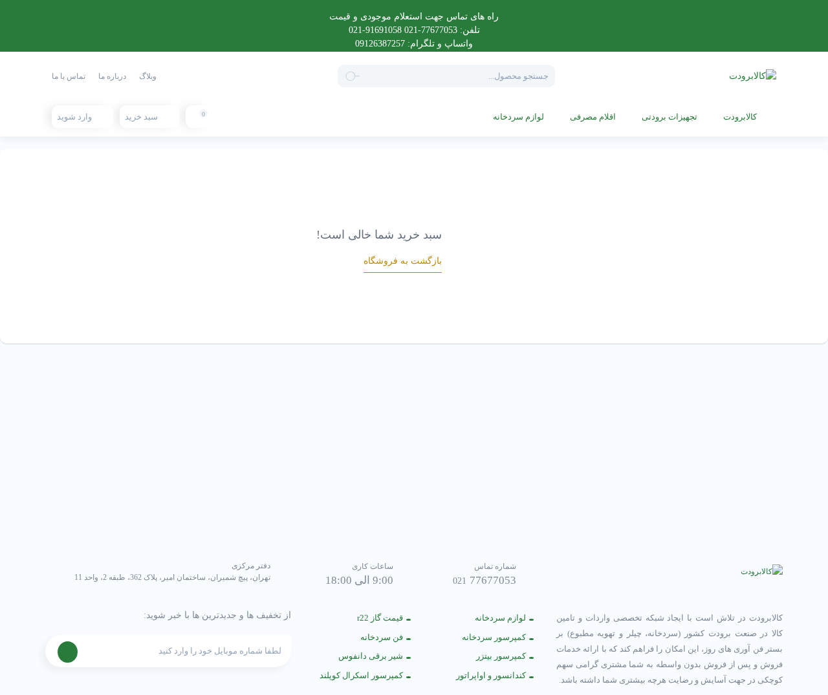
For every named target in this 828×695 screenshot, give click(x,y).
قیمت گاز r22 (380, 618)
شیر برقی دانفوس (370, 656)
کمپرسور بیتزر (501, 656)
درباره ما (112, 76)
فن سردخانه (381, 637)
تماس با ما (68, 76)
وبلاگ (148, 76)
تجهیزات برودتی (669, 117)
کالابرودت (740, 117)
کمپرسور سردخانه (494, 637)
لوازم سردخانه (518, 117)
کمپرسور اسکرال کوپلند (361, 675)
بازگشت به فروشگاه (403, 261)
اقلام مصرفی (593, 117)
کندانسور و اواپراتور (491, 675)
